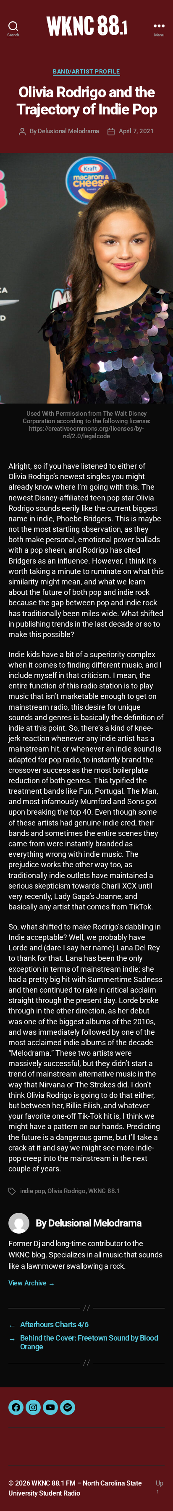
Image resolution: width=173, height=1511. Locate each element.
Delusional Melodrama (68, 131)
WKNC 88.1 (104, 1191)
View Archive (31, 1283)
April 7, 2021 (136, 131)
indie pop (32, 1191)
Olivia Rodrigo (66, 1191)
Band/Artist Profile (86, 71)
